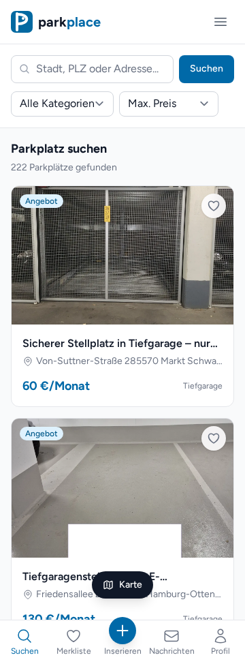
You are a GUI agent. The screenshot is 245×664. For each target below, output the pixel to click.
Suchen (206, 68)
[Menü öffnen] (220, 21)
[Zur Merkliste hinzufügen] (213, 206)
